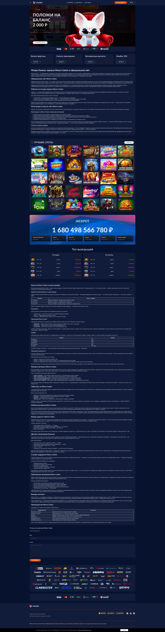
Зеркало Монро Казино (37, 614)
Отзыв (31, 542)
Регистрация (121, 2)
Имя (31, 535)
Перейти (35, 61)
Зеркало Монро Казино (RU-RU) (40, 616)
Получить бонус (40, 42)
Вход (131, 2)
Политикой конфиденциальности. (85, 630)
